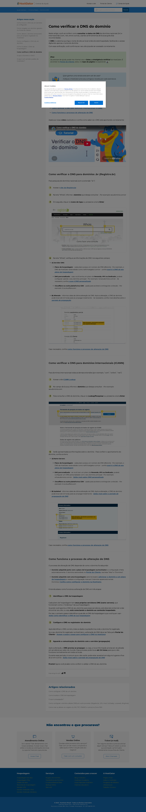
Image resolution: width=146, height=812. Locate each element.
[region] (73, 94)
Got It (96, 102)
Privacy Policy (57, 95)
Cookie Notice (48, 97)
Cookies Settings (50, 102)
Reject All (81, 102)
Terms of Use (68, 89)
